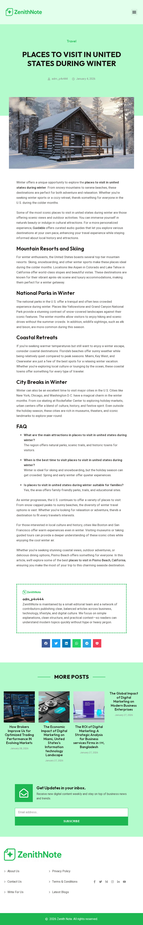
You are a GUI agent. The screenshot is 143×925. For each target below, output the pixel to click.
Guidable (39, 228)
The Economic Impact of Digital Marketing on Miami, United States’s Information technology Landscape (54, 741)
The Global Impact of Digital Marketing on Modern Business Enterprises (123, 701)
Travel (71, 41)
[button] (134, 12)
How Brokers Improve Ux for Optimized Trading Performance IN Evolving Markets (19, 735)
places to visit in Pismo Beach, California (97, 560)
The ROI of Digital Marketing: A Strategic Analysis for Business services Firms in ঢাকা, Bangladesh (88, 737)
